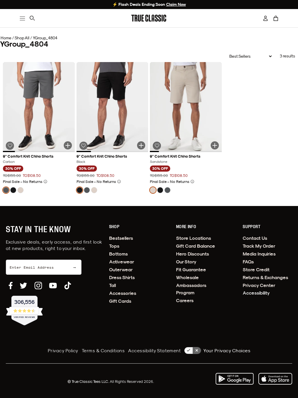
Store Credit (256, 270)
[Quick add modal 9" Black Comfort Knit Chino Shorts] (141, 145)
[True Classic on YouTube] (53, 285)
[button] (276, 18)
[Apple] (275, 379)
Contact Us (255, 238)
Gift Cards (120, 301)
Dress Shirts (122, 277)
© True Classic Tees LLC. (89, 381)
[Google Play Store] (234, 379)
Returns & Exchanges (265, 277)
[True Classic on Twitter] (23, 285)
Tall (112, 285)
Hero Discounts (192, 254)
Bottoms (118, 254)
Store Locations (193, 238)
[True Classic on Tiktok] (68, 285)
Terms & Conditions (103, 350)
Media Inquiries (259, 254)
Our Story (186, 262)
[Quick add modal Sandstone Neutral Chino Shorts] (215, 145)
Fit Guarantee (191, 270)
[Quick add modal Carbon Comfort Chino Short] (68, 145)
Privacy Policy (63, 350)
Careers (185, 300)
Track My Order (259, 246)
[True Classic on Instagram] (38, 285)
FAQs (248, 262)
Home (6, 38)
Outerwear (121, 270)
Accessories (122, 293)
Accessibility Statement (154, 350)
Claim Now (176, 4)
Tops (114, 246)
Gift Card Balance (195, 246)
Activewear (121, 262)
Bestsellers (121, 238)
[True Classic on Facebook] (11, 285)
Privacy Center (259, 285)
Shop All (22, 38)
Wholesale (187, 277)
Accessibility (256, 293)
